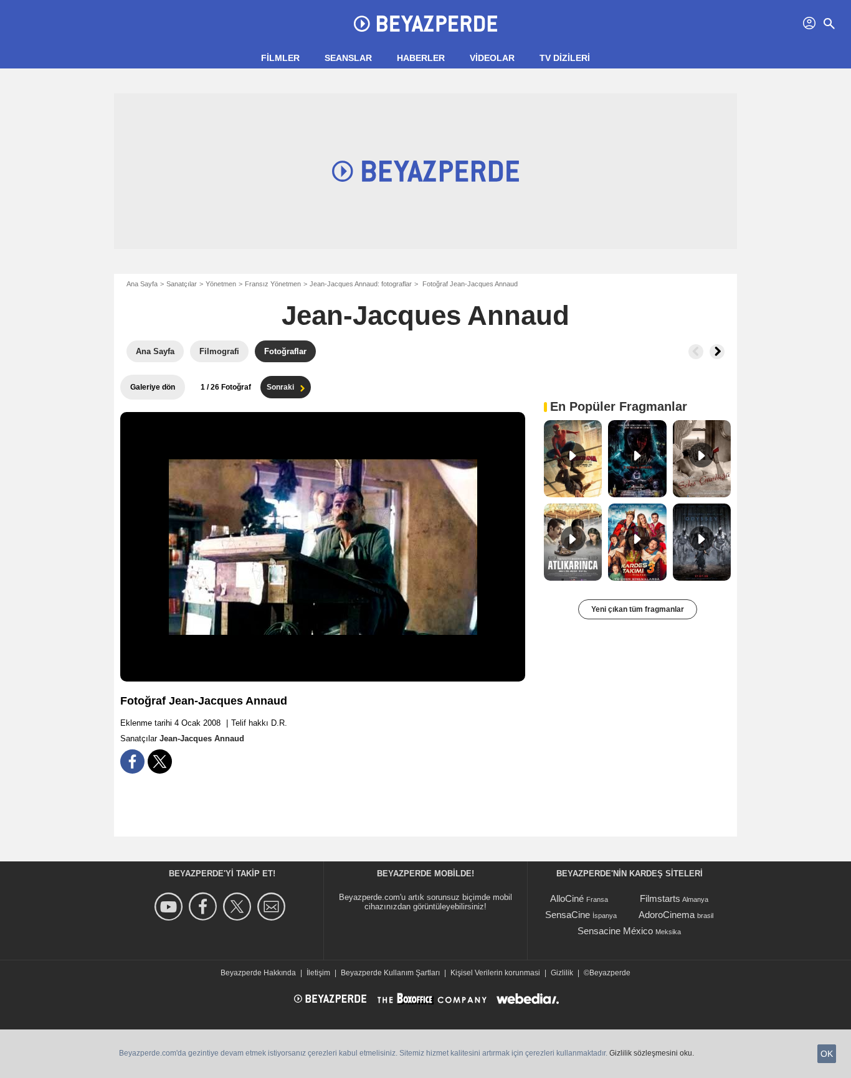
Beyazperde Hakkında (258, 972)
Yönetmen (221, 284)
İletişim (318, 972)
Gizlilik (562, 972)
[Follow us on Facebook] (205, 907)
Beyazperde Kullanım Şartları (390, 972)
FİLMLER (280, 58)
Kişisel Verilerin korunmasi (495, 972)
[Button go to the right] (717, 351)
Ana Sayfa (142, 284)
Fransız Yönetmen (273, 284)
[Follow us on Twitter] (239, 907)
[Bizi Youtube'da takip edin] (170, 907)
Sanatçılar (181, 284)
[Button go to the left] (695, 351)
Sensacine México (615, 931)
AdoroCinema (667, 914)
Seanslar (348, 58)
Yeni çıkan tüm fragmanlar (637, 609)
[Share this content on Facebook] (132, 761)
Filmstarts (660, 898)
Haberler (421, 58)
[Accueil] (425, 23)
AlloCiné (567, 898)
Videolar (492, 58)
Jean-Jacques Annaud (425, 315)
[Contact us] (273, 907)
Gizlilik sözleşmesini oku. (651, 1053)
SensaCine (567, 914)
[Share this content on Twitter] (160, 761)
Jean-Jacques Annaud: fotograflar (361, 284)
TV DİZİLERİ (565, 58)
